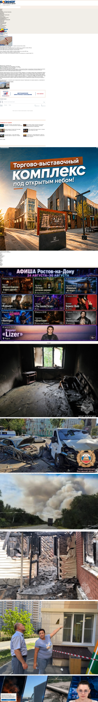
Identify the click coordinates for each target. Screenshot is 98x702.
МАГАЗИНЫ (5, 33)
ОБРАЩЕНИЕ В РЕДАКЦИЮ (5, 19)
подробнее (8, 252)
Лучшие (5, 105)
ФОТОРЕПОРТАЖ (3, 25)
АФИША (1, 11)
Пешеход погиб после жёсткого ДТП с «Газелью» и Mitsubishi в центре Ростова (12, 473)
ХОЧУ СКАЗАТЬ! (3, 27)
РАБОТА (6, 29)
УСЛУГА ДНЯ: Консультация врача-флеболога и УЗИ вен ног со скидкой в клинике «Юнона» (16, 47)
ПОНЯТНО (8, 699)
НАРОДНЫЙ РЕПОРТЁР (4, 17)
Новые (1, 105)
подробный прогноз (3, 252)
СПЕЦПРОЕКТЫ (3, 23)
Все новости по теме (3, 46)
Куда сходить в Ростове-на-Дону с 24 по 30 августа (7, 341)
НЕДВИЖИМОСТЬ (3, 18)
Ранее (10, 105)
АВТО (1, 10)
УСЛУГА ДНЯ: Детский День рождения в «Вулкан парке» (10, 49)
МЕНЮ (1, 9)
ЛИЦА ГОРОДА (2, 16)
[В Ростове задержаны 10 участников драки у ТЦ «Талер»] (23, 85)
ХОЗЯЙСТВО (2, 26)
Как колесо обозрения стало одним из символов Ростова (32, 600)
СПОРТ (1, 24)
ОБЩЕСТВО (2, 20)
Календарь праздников (4, 35)
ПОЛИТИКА (2, 21)
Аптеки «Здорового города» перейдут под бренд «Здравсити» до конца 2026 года (36, 473)
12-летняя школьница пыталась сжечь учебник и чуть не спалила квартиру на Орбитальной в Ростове (16, 417)
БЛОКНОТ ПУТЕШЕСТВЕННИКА (5, 12)
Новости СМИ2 (2, 139)
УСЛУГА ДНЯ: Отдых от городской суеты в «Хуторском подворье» (11, 48)
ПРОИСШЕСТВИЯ (3, 22)
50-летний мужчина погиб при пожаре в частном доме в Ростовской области (12, 600)
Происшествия (2, 65)
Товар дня (1, 36)
